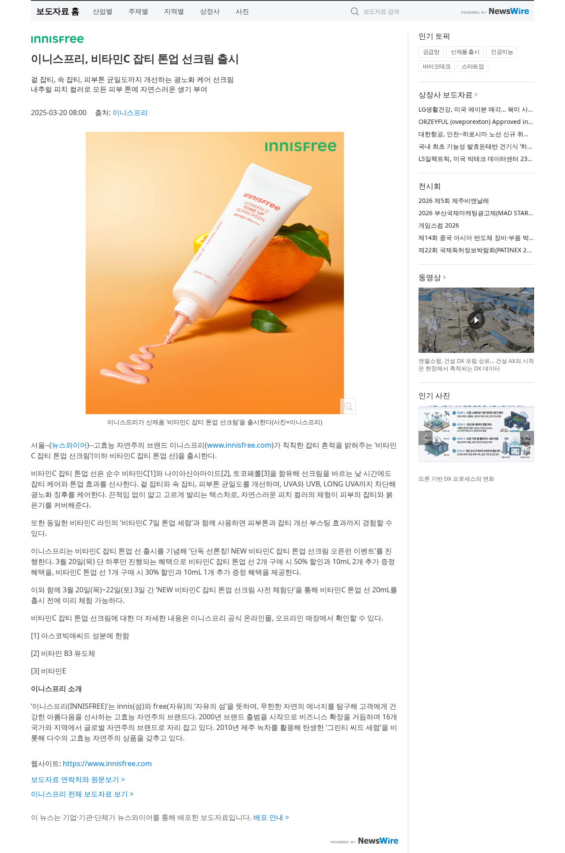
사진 (242, 11)
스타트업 (473, 66)
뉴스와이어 (69, 445)
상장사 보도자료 (445, 95)
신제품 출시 (465, 52)
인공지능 (502, 52)
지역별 (174, 11)
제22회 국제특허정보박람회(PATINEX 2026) (478, 250)
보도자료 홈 (57, 10)
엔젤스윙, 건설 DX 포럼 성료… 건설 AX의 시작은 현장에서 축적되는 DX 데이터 (476, 365)
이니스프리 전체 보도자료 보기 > (82, 794)
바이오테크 (437, 66)
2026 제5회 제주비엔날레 (453, 200)
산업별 (103, 11)
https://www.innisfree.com (107, 763)
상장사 (210, 11)
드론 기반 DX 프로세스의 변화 (456, 479)
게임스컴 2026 (438, 225)
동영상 (429, 277)
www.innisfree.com (239, 445)
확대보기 (348, 406)
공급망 (431, 52)
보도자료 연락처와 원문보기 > (78, 779)
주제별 (138, 11)
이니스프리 (130, 112)
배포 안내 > (271, 817)
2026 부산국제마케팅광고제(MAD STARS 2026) (484, 213)
